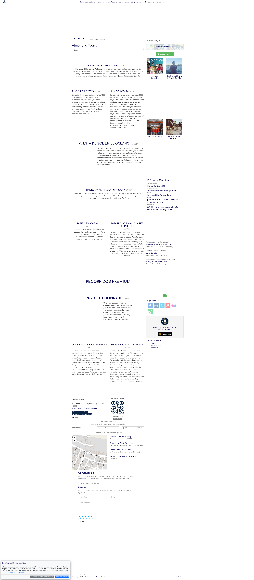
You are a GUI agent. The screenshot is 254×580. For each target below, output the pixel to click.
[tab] (76, 50)
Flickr (173, 305)
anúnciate (109, 577)
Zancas (101, 2)
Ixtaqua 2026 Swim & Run (159, 195)
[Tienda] (83, 39)
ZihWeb (179, 577)
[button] (89, 452)
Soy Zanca (4, 2)
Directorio (149, 2)
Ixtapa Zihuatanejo (88, 2)
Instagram (156, 305)
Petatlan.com (156, 345)
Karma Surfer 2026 (156, 186)
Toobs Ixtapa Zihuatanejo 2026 (161, 191)
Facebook (150, 305)
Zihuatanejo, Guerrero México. (85, 408)
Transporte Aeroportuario (83, 414)
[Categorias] (79, 39)
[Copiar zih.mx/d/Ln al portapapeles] (143, 49)
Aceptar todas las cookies (62, 576)
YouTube (167, 305)
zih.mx (165, 2)
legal (103, 577)
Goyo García (151, 253)
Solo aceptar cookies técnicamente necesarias (42, 576)
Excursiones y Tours (81, 412)
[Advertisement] (127, 20)
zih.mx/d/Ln (118, 418)
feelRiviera (154, 347)
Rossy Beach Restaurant (157, 262)
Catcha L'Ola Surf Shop (120, 437)
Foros (158, 2)
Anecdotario (111, 2)
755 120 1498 (79, 399)
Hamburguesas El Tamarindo (159, 244)
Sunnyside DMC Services (121, 443)
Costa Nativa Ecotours (120, 450)
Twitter (162, 305)
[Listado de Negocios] (74, 39)
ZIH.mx (153, 343)
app (122, 398)
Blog (133, 2)
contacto (97, 577)
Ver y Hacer (124, 2)
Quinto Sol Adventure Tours (123, 456)
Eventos (140, 2)
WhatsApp (150, 311)
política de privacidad (16, 572)
